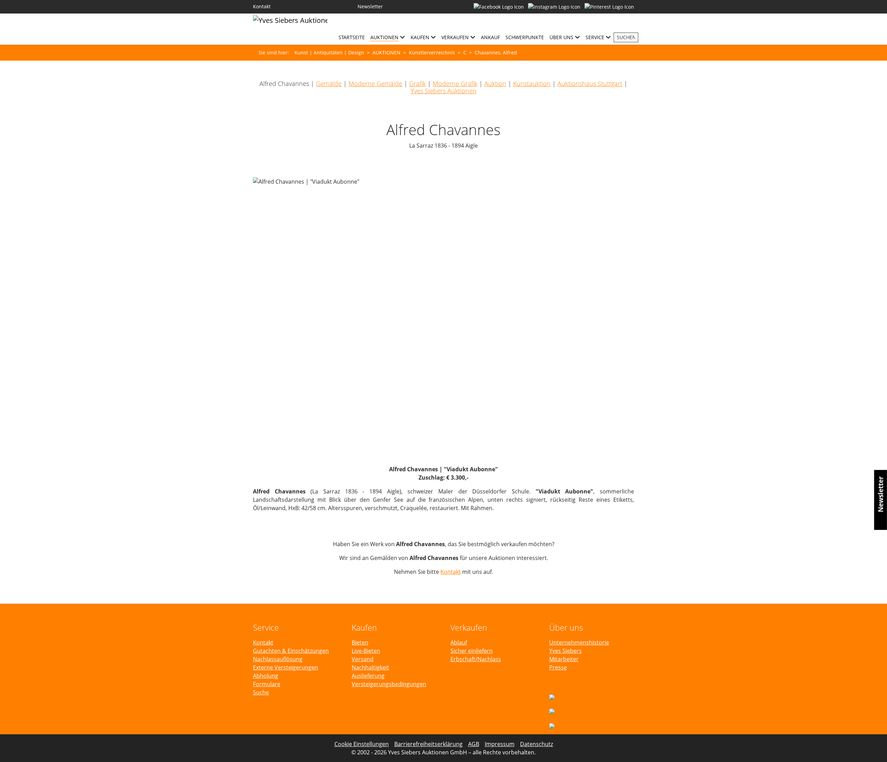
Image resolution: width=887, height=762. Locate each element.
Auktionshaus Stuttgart (589, 83)
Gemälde (329, 83)
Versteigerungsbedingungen (389, 684)
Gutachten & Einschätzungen (291, 651)
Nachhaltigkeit (370, 667)
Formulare (266, 684)
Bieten (360, 642)
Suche (261, 692)
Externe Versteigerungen (285, 667)
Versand (363, 659)
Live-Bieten (366, 651)
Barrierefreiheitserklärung (428, 744)
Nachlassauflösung (277, 659)
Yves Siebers (565, 651)
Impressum (500, 744)
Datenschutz (536, 744)
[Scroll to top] (871, 746)
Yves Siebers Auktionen (443, 91)
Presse (558, 667)
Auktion (495, 83)
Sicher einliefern (471, 651)
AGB (473, 744)
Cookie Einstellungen (361, 744)
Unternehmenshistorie (579, 642)
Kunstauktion (532, 83)
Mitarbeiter (564, 659)
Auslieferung (368, 676)
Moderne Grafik (455, 83)
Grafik (417, 83)
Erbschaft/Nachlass (475, 659)
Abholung (265, 676)
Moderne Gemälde (375, 83)
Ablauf (458, 642)
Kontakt (450, 572)
